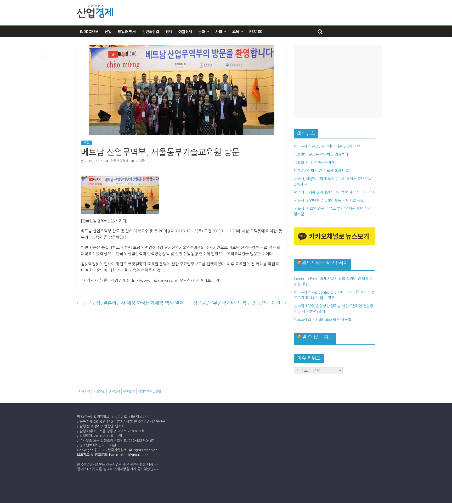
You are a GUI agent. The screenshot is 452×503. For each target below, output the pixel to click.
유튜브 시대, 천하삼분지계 (314, 162)
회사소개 (84, 391)
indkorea (89, 31)
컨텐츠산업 (150, 31)
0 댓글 (140, 161)
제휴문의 (129, 391)
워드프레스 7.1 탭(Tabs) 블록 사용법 (322, 319)
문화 (201, 31)
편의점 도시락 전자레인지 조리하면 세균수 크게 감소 (334, 192)
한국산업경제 (120, 161)
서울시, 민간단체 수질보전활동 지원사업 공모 (329, 200)
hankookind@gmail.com (129, 454)
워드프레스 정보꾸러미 (325, 263)
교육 (235, 31)
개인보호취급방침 (149, 391)
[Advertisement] (338, 81)
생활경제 (185, 31)
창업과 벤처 (127, 31)
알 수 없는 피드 (317, 337)
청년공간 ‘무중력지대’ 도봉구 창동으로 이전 (239, 303)
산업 (108, 31)
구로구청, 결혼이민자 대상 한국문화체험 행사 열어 (130, 303)
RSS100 (255, 31)
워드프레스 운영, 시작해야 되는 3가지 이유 (327, 146)
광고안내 (114, 391)
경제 (168, 31)
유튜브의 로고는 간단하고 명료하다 (321, 154)
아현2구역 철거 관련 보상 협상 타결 (321, 170)
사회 (218, 31)
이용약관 (99, 391)
